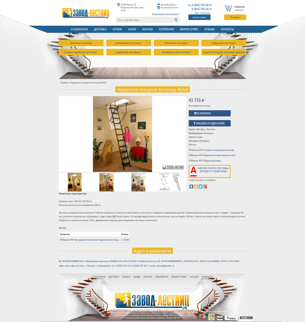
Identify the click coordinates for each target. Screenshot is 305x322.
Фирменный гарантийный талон (219, 155)
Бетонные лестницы (176, 43)
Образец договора (212, 160)
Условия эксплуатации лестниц (218, 149)
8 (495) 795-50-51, (124, 265)
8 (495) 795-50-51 (202, 5)
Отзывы (209, 29)
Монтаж (147, 29)
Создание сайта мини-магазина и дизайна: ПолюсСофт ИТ (152, 318)
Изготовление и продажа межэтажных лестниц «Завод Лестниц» (147, 315)
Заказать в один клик (210, 123)
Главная (64, 82)
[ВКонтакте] (191, 186)
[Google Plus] (205, 186)
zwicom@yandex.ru (169, 4)
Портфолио (166, 29)
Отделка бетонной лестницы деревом (224, 52)
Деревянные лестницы (127, 43)
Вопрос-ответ (189, 29)
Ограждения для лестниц (175, 52)
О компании (79, 29)
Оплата (117, 29)
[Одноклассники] (196, 186)
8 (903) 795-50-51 (202, 9)
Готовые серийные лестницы (80, 52)
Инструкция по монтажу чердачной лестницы (97, 239)
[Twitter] (200, 186)
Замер (132, 29)
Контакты (227, 29)
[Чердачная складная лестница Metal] (70, 134)
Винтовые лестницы (81, 43)
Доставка (100, 29)
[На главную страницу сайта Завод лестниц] (86, 13)
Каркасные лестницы (224, 43)
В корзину (235, 17)
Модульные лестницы (128, 52)
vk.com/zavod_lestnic (169, 7)
